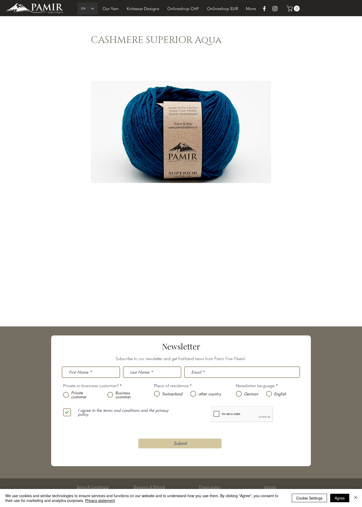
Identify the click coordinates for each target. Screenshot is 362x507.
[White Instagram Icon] (275, 8)
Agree (340, 498)
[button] (111, 9)
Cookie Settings (309, 498)
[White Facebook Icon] (264, 8)
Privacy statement (100, 500)
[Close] (355, 498)
